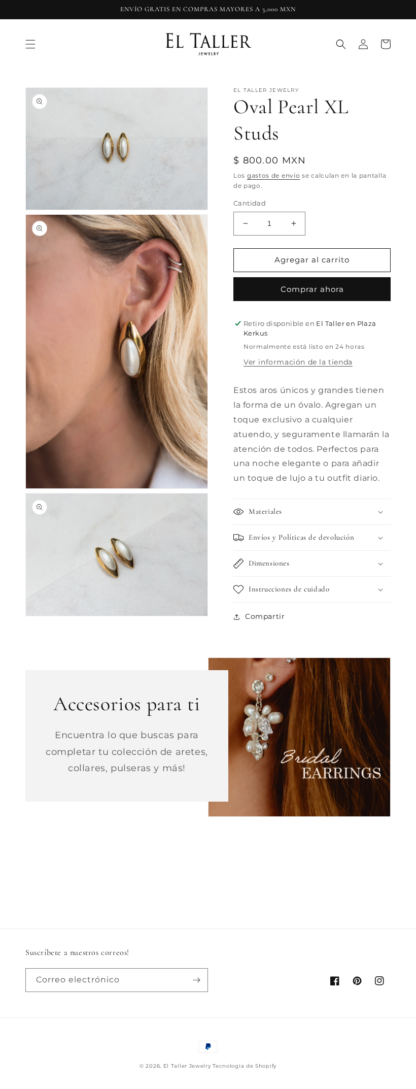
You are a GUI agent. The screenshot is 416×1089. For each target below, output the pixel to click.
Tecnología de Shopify (244, 1066)
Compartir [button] (265, 616)
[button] (30, 44)
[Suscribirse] (196, 980)
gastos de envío (273, 175)
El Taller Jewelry (188, 1066)
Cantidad (249, 203)
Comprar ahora (312, 289)
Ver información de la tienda (298, 362)
